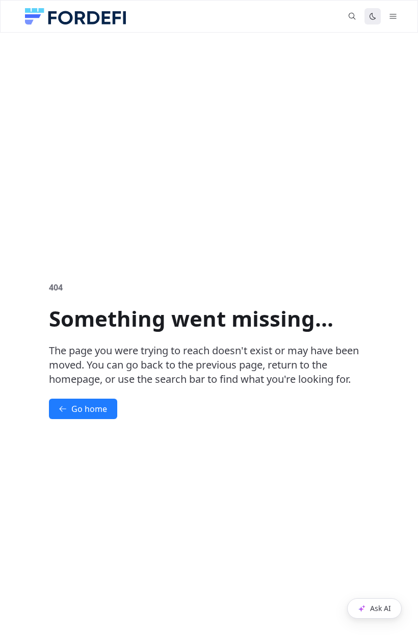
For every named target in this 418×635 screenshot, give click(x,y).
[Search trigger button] (352, 16)
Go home (89, 408)
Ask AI (380, 608)
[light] (372, 16)
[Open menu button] (393, 16)
